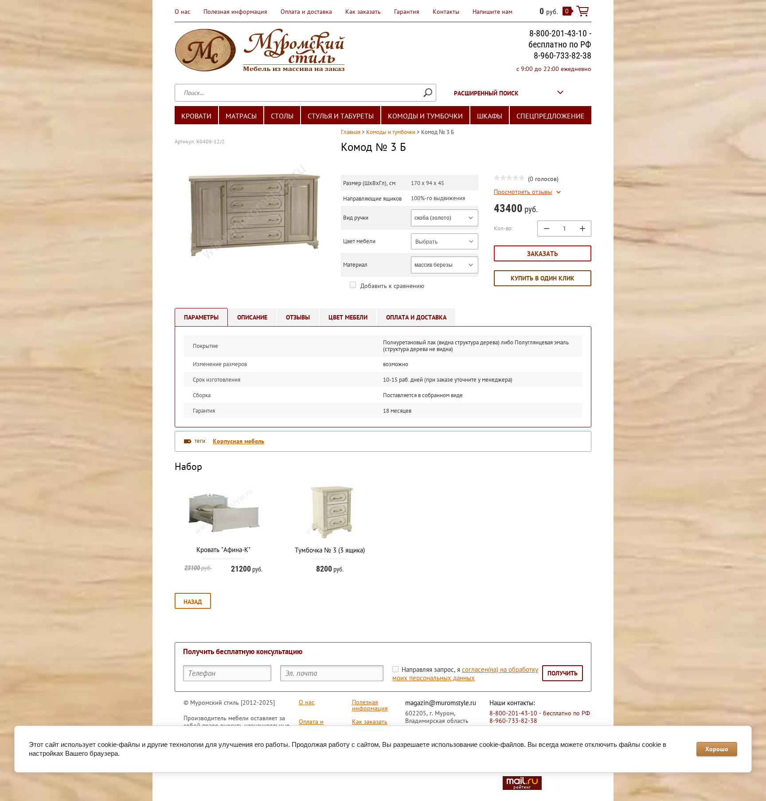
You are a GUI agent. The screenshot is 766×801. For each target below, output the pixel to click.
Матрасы (241, 115)
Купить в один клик (542, 278)
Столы (282, 115)
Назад (193, 602)
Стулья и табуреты (341, 115)
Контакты (446, 12)
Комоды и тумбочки (425, 115)
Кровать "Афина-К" (223, 549)
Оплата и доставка (306, 12)
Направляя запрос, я (465, 673)
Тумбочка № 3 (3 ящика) (330, 550)
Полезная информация (235, 12)
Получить (562, 673)
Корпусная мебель (238, 441)
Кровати (196, 115)
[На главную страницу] (260, 51)
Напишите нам (492, 12)
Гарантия (406, 12)
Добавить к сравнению (391, 286)
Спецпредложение (550, 115)
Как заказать (363, 12)
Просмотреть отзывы (523, 192)
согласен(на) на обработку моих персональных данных (465, 673)
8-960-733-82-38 (562, 55)
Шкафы (489, 115)
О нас (182, 12)
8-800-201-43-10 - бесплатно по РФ (559, 39)
